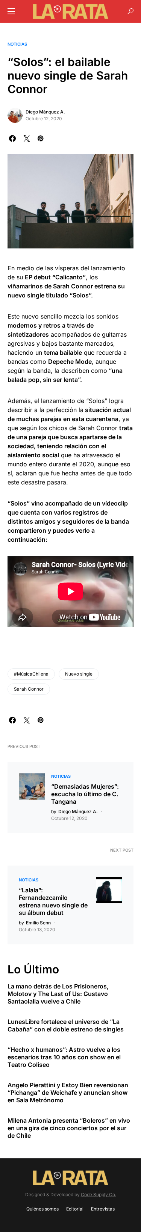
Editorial (74, 1209)
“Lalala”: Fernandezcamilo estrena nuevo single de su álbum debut (53, 901)
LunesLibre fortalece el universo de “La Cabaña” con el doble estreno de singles (66, 1025)
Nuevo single (78, 674)
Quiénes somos (42, 1209)
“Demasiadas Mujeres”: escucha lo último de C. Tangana (85, 794)
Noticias (17, 44)
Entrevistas (103, 1209)
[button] (11, 11)
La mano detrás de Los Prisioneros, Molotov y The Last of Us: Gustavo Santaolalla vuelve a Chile (58, 993)
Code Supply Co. (98, 1194)
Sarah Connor (29, 689)
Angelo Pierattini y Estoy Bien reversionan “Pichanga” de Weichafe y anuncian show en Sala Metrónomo (68, 1092)
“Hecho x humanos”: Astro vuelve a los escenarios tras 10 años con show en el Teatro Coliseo (64, 1057)
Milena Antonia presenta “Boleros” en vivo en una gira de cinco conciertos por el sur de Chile (69, 1128)
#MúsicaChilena (31, 674)
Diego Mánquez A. (45, 112)
